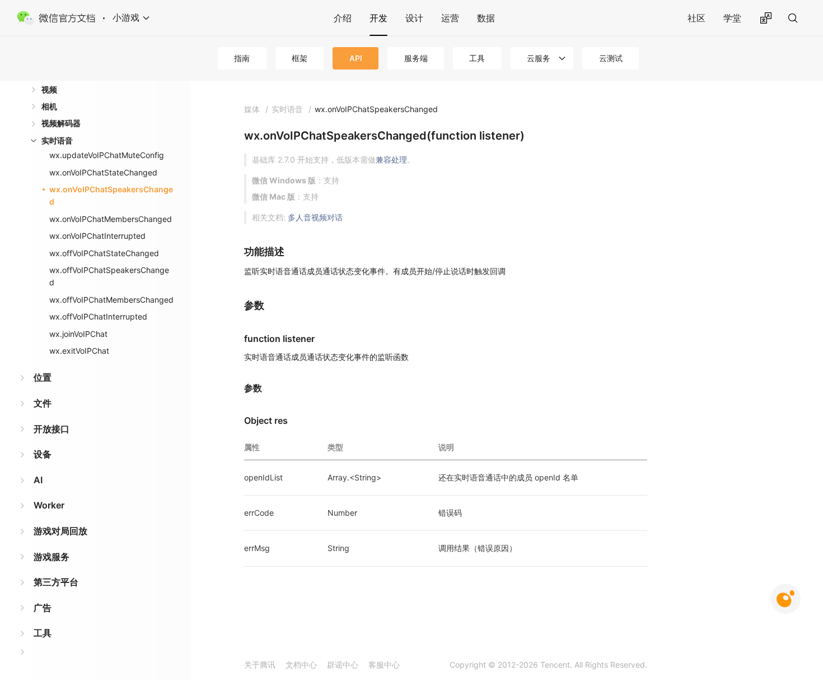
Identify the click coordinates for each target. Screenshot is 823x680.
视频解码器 (61, 123)
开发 (378, 18)
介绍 (343, 18)
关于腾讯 (259, 664)
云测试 (611, 58)
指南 (242, 58)
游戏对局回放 (60, 530)
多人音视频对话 (315, 217)
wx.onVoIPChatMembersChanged (110, 219)
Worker (49, 505)
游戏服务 (51, 556)
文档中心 (301, 664)
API (355, 58)
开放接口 (51, 428)
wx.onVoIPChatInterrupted (97, 235)
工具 (477, 58)
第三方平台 (56, 582)
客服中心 (384, 664)
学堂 (732, 18)
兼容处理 (391, 159)
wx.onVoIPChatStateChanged (103, 172)
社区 (696, 18)
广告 (43, 607)
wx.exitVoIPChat (79, 350)
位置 (43, 377)
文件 (43, 403)
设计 (414, 18)
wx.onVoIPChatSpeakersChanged (111, 195)
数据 (486, 18)
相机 (49, 106)
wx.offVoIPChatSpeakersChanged (109, 276)
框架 (299, 58)
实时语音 (57, 140)
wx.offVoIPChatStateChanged (104, 253)
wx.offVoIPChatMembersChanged (111, 299)
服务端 (416, 58)
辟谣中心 (342, 664)
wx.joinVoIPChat (78, 334)
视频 (49, 89)
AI (38, 479)
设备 (43, 454)
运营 (450, 18)
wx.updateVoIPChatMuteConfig (106, 155)
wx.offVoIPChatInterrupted (98, 316)
